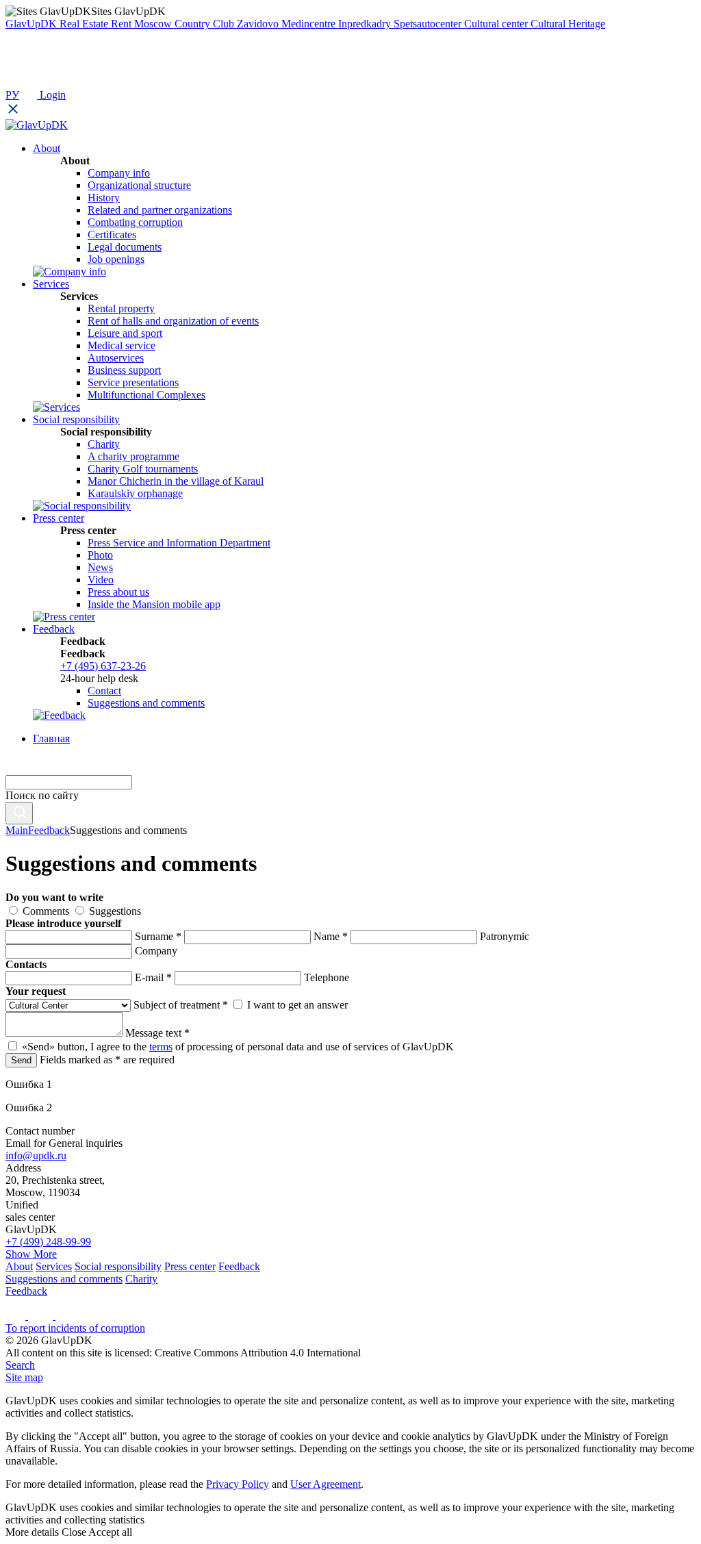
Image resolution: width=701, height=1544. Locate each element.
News (100, 567)
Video (101, 579)
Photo (100, 555)
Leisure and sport (125, 333)
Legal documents (125, 247)
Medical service (121, 345)
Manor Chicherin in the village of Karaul (176, 481)
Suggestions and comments (146, 703)
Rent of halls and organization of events (173, 321)
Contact (104, 690)
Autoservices (116, 358)
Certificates (112, 234)
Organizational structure (139, 185)
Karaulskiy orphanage (135, 493)
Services (54, 1266)
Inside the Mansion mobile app (154, 604)
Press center (190, 1266)
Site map (24, 1377)
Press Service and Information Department (179, 542)
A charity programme (133, 456)
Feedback (49, 830)
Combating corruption (135, 222)
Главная (51, 738)
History (104, 197)
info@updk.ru (35, 1155)
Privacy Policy (237, 1484)
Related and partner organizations (160, 210)
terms (161, 1046)
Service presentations (133, 382)
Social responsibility (118, 1266)
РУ (12, 95)
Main (16, 830)
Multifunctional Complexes (146, 395)
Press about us (118, 592)
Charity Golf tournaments (143, 468)
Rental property (121, 308)
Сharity (104, 444)
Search (20, 1365)
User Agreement (325, 1484)
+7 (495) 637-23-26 (103, 666)
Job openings (116, 259)
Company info (119, 173)
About (19, 1266)
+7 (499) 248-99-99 (48, 1242)
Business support (124, 370)
